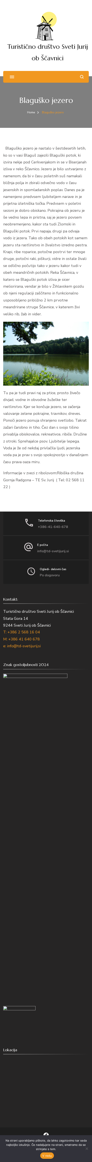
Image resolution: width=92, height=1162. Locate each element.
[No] (87, 1148)
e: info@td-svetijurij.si (22, 646)
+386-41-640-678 (53, 527)
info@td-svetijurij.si (53, 551)
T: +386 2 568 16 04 (21, 632)
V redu (47, 1155)
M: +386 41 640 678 (21, 639)
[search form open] (82, 77)
